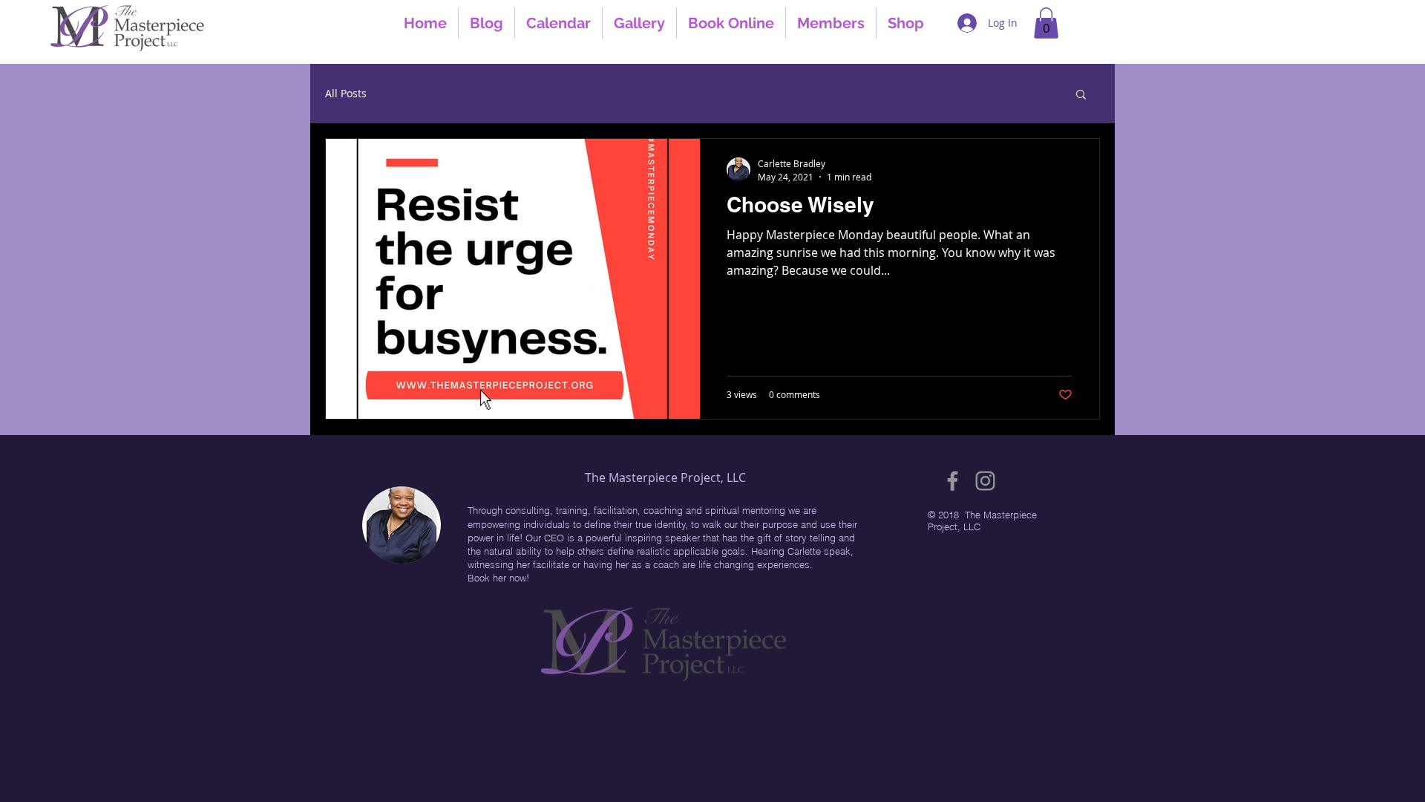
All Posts (346, 93)
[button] (1046, 23)
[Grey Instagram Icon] (985, 481)
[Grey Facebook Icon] (953, 481)
